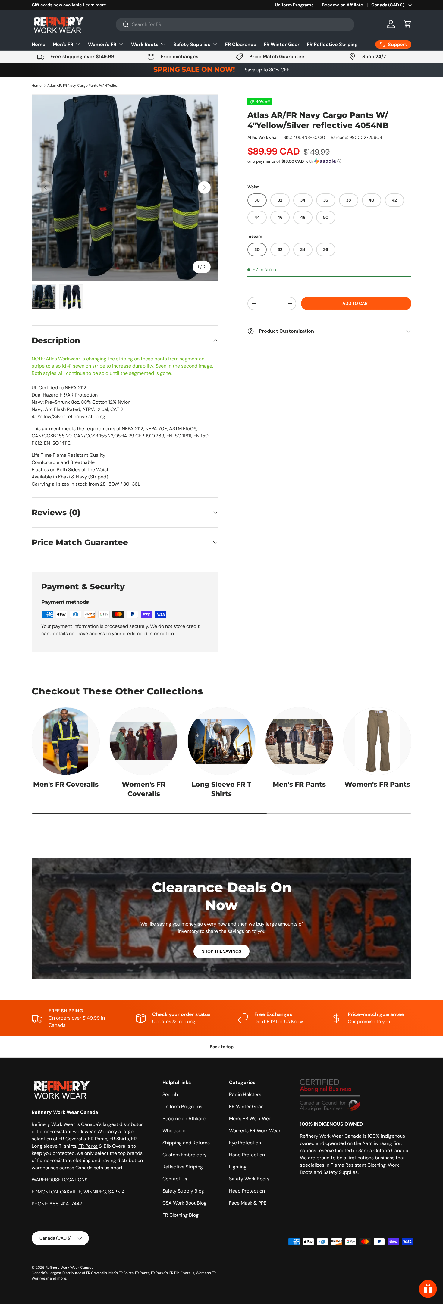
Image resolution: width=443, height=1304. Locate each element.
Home (39, 44)
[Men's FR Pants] (299, 741)
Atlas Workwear (262, 137)
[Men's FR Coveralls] (65, 741)
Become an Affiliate (342, 5)
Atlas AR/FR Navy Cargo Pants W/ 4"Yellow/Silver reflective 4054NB (83, 85)
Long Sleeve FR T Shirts (221, 789)
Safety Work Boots (249, 1179)
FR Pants (97, 1139)
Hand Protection (247, 1155)
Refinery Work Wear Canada (70, 1267)
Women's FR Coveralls (143, 789)
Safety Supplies (191, 44)
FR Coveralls (72, 1139)
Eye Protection (245, 1142)
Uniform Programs (294, 5)
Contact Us (174, 1179)
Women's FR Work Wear (255, 1130)
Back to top (222, 1046)
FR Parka (88, 1146)
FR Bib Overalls (181, 1273)
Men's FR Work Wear (251, 1118)
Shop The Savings (221, 951)
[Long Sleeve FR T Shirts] (221, 741)
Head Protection (247, 1191)
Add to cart (356, 303)
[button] (407, 24)
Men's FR (63, 44)
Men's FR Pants (299, 784)
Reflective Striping (182, 1167)
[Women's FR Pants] (377, 741)
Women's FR (102, 44)
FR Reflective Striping (332, 44)
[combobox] (235, 24)
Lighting (238, 1167)
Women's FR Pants (377, 784)
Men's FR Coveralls (66, 784)
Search (170, 1094)
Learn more (101, 5)
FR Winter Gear (282, 44)
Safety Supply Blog (183, 1191)
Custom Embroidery (184, 1155)
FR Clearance (240, 44)
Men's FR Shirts (121, 1273)
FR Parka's (159, 1273)
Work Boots (145, 44)
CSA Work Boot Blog (184, 1203)
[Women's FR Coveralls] (143, 741)
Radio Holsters (245, 1094)
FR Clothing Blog (180, 1215)
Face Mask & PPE (247, 1203)
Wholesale (173, 1130)
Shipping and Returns (186, 1142)
